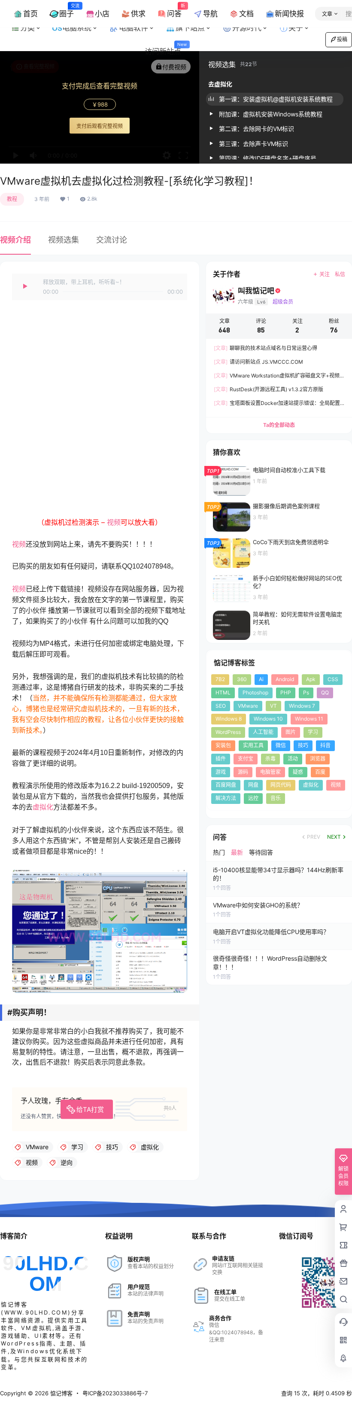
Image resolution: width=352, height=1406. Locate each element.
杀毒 (270, 758)
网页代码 (280, 785)
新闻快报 (289, 13)
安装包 (223, 745)
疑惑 (298, 771)
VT (273, 705)
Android (285, 679)
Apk (311, 679)
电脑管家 (270, 771)
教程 (12, 199)
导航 (210, 13)
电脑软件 (139, 25)
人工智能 (263, 732)
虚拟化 (43, 807)
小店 (102, 13)
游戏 (220, 771)
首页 (30, 13)
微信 (281, 745)
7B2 (220, 679)
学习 (313, 732)
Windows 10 (268, 718)
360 (242, 679)
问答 (174, 10)
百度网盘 (225, 785)
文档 (246, 13)
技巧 (303, 745)
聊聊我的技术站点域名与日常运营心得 (265, 348)
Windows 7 (302, 705)
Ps (306, 692)
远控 (253, 798)
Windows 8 (228, 718)
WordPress (228, 732)
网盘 (253, 785)
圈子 (66, 10)
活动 (293, 758)
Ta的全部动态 (279, 425)
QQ (325, 692)
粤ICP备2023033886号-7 (115, 1393)
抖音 (325, 745)
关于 (295, 28)
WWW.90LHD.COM (36, 1312)
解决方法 (225, 798)
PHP (285, 692)
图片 (290, 732)
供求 (138, 13)
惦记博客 (61, 1393)
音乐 (275, 798)
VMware (248, 705)
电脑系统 (82, 25)
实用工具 (253, 745)
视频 (114, 522)
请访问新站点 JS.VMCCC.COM (258, 362)
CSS (333, 679)
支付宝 (245, 758)
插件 (220, 758)
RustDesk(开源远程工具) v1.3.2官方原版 (268, 389)
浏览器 (317, 758)
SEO (220, 705)
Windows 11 (309, 718)
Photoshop (255, 692)
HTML (223, 692)
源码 (243, 771)
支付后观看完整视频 (99, 126)
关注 (324, 274)
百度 (320, 771)
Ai (261, 679)
